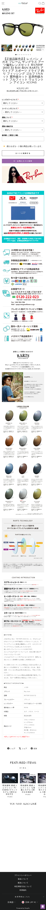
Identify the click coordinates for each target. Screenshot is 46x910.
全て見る (23, 768)
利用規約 (23, 890)
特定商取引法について (23, 886)
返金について (23, 879)
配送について (23, 883)
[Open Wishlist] (42, 906)
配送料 (12, 91)
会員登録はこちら (22, 897)
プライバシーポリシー (23, 875)
